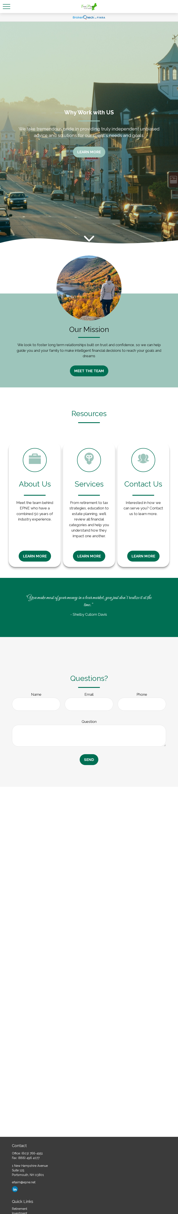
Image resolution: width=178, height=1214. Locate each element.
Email (89, 694)
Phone (142, 694)
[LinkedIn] (15, 1189)
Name (36, 694)
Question (89, 721)
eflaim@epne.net (23, 1182)
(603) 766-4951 (32, 1153)
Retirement (19, 1209)
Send (89, 759)
